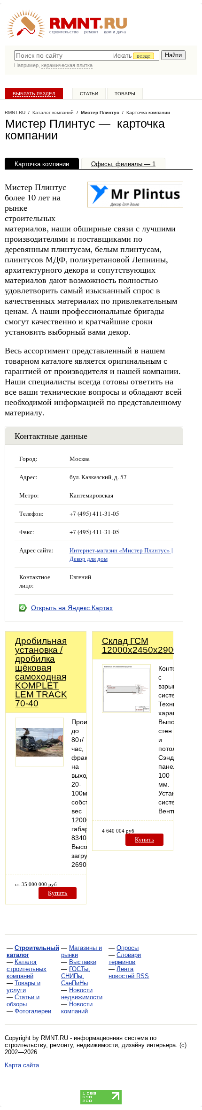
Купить (57, 892)
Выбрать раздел (34, 93)
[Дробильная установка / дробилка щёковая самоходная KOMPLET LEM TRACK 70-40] (39, 763)
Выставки (82, 961)
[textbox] (86, 55)
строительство (63, 32)
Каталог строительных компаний (27, 969)
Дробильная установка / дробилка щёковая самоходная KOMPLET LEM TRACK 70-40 (41, 672)
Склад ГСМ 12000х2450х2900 (140, 645)
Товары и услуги (23, 987)
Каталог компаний (53, 112)
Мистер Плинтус (100, 112)
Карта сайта (22, 1065)
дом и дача (115, 32)
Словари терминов (125, 958)
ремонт (91, 32)
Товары (125, 93)
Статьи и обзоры (23, 1001)
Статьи (89, 93)
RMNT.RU (15, 112)
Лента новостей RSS (129, 972)
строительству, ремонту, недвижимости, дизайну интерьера (90, 1045)
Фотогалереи (33, 1011)
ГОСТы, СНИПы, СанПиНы (75, 976)
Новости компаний (77, 1008)
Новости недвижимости (81, 994)
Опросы (128, 947)
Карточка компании (42, 164)
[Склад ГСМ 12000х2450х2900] (126, 710)
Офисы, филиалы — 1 (123, 164)
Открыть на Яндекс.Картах (72, 608)
